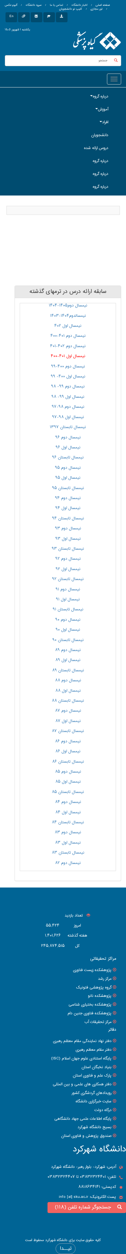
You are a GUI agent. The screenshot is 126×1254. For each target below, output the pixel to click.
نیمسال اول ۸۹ (67, 660)
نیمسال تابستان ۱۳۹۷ (68, 427)
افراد (105, 122)
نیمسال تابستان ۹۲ (68, 579)
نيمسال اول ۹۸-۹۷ (68, 417)
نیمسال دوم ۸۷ (68, 710)
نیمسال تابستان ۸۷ (68, 731)
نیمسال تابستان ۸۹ (68, 670)
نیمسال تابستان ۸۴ (68, 822)
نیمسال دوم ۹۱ (68, 589)
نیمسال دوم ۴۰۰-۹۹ (68, 366)
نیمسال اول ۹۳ (68, 538)
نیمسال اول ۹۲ (68, 569)
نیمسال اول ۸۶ (67, 751)
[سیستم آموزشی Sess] (49, 17)
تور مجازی (95, 9)
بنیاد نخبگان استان (96, 1067)
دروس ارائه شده (96, 148)
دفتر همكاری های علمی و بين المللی (82, 1084)
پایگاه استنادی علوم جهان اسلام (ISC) (81, 1058)
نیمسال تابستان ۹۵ (68, 488)
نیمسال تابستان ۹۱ (68, 609)
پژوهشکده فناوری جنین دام (89, 1013)
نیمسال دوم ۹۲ (68, 558)
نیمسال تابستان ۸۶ (68, 761)
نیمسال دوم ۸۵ (68, 771)
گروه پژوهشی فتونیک (93, 987)
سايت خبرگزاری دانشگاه (93, 1101)
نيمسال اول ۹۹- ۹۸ (67, 396)
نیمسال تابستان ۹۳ (68, 548)
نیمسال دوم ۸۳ (68, 832)
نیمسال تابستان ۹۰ (68, 640)
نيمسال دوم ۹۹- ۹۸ (68, 386)
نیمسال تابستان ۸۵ (68, 792)
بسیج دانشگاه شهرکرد (94, 1127)
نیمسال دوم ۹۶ (68, 437)
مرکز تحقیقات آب (97, 1022)
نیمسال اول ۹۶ (68, 447)
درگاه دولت (102, 1110)
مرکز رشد (104, 978)
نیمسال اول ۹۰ (68, 629)
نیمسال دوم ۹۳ (68, 528)
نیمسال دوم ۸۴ (68, 802)
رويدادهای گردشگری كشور (91, 1093)
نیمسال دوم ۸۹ (68, 650)
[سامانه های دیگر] (61, 17)
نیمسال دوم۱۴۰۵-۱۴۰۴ (68, 305)
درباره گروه (100, 96)
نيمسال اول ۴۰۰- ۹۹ (68, 376)
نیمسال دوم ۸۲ (68, 863)
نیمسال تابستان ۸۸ (68, 700)
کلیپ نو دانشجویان (70, 9)
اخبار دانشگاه (78, 5)
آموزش (103, 109)
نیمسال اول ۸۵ (68, 781)
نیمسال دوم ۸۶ (68, 741)
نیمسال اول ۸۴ (68, 812)
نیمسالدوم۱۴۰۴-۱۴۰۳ (68, 315)
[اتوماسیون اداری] (23, 17)
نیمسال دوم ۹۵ (68, 467)
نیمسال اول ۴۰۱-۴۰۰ (68, 356)
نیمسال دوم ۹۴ (68, 498)
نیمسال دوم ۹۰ (67, 619)
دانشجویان (99, 135)
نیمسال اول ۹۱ (68, 599)
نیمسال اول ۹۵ (67, 477)
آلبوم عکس (11, 5)
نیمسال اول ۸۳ (68, 842)
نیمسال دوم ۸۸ (68, 680)
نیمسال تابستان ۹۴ (68, 518)
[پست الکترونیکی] (36, 17)
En (11, 16)
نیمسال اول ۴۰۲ (67, 325)
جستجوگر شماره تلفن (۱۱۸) (84, 1207)
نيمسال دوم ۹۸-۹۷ (68, 406)
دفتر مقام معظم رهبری (93, 1049)
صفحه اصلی (103, 5)
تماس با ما (56, 5)
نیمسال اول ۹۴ (67, 508)
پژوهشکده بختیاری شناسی (89, 1004)
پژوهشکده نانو (99, 995)
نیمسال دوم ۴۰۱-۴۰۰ (68, 335)
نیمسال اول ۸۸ (68, 690)
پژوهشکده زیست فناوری (92, 970)
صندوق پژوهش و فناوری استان (86, 1135)
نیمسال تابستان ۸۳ (68, 852)
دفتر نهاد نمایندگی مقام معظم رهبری (82, 1041)
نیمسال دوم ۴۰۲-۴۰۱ (68, 346)
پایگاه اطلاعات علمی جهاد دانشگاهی (82, 1118)
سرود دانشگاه (33, 5)
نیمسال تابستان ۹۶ (68, 457)
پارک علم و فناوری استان (92, 1075)
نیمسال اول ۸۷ (68, 721)
